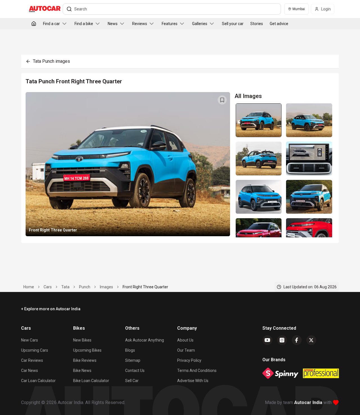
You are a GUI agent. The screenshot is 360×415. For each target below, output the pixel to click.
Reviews (139, 23)
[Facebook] (297, 340)
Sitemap (132, 360)
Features (169, 23)
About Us (185, 340)
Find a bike (84, 23)
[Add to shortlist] (222, 99)
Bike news (82, 370)
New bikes (82, 340)
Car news (29, 370)
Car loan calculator (38, 380)
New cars (29, 340)
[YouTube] (267, 340)
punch (84, 287)
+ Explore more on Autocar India (50, 309)
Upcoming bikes (87, 350)
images (106, 287)
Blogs (130, 350)
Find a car (51, 23)
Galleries (199, 23)
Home (28, 287)
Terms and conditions (197, 370)
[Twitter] (311, 340)
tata (65, 287)
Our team (186, 350)
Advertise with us (192, 380)
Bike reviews (84, 360)
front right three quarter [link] (145, 287)
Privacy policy (189, 360)
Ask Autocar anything (144, 340)
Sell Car (132, 380)
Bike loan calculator (91, 380)
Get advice (279, 23)
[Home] (34, 23)
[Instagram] (282, 340)
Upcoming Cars (34, 350)
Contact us (135, 370)
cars (48, 287)
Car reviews (32, 360)
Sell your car (233, 23)
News (113, 23)
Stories (256, 23)
